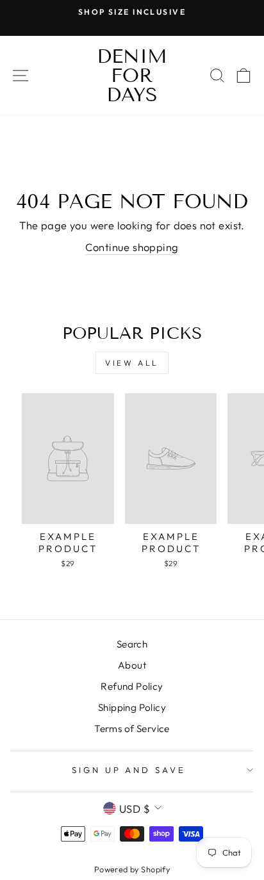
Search (132, 644)
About (132, 665)
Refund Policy (132, 686)
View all (132, 363)
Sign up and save (129, 770)
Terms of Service (132, 728)
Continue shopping (131, 247)
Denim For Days (132, 75)
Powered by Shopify (132, 869)
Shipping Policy (132, 707)
